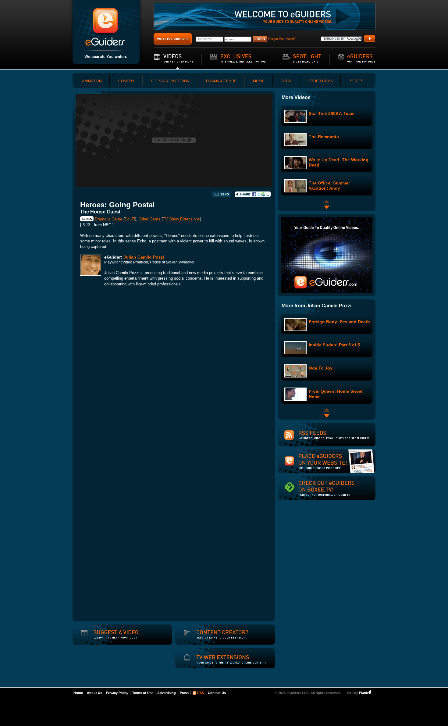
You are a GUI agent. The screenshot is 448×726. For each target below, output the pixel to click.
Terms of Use (142, 693)
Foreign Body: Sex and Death (339, 321)
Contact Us (217, 693)
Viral (286, 81)
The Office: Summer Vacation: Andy (329, 186)
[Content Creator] (215, 638)
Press (184, 693)
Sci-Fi (130, 219)
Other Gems (320, 81)
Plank (363, 693)
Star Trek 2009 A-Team (331, 113)
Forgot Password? (282, 39)
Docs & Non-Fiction (170, 81)
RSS (200, 693)
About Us (94, 693)
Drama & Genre (221, 81)
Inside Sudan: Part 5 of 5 (334, 344)
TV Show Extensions (181, 219)
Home (78, 693)
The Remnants (324, 136)
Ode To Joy (320, 368)
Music (259, 81)
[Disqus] (174, 376)
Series (356, 81)
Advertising (166, 693)
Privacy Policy (117, 693)
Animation (92, 81)
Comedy (126, 81)
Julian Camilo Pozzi (143, 257)
